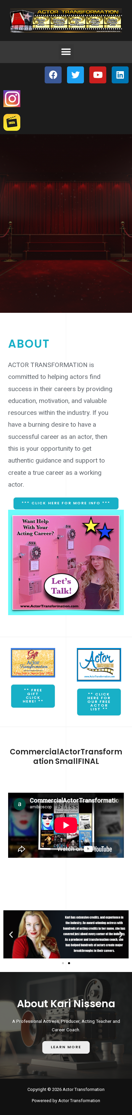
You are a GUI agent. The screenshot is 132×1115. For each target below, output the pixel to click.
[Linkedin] (120, 74)
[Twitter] (75, 74)
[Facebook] (53, 74)
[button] (66, 52)
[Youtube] (97, 74)
